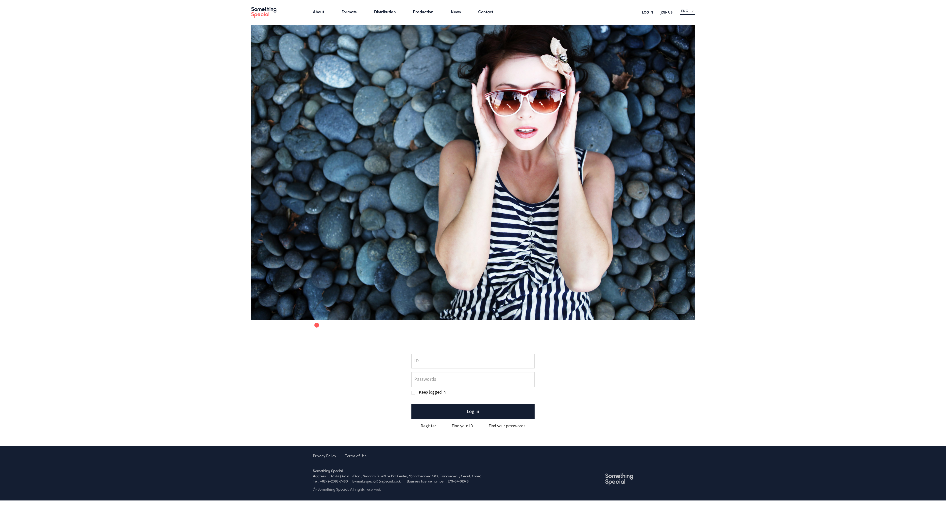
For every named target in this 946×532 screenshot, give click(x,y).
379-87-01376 (458, 481)
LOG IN (647, 13)
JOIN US (667, 13)
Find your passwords (507, 426)
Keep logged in (432, 392)
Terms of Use (355, 456)
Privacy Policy (324, 456)
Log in (473, 411)
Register (428, 426)
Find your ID (462, 426)
